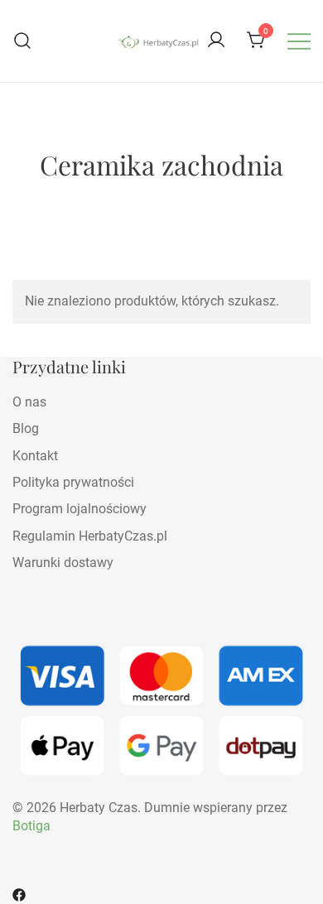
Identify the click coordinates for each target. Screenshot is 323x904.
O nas (29, 402)
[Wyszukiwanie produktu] (22, 41)
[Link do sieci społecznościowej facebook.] (19, 894)
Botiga (31, 826)
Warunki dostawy (62, 562)
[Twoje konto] (216, 41)
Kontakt (35, 456)
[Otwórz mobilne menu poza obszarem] (299, 40)
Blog (25, 428)
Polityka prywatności (73, 482)
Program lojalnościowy (79, 509)
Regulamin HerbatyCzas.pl (89, 536)
